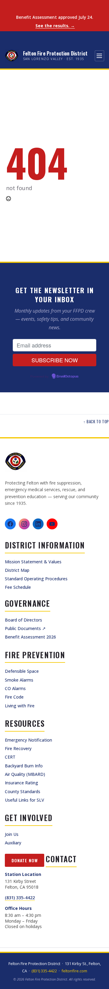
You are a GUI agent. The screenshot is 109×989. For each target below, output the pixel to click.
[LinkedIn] (38, 523)
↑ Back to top (96, 421)
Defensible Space (22, 671)
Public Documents (25, 628)
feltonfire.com (74, 971)
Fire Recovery (18, 748)
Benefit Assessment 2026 (30, 637)
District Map (17, 570)
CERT (10, 757)
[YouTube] (52, 523)
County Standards (22, 791)
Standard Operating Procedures (36, 579)
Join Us (11, 834)
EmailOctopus (67, 376)
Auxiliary (13, 843)
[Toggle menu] (99, 55)
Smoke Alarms (19, 680)
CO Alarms (15, 688)
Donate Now (25, 860)
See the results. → (55, 25)
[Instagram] (24, 523)
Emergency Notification (28, 740)
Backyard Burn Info (24, 766)
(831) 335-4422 (20, 897)
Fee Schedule (18, 587)
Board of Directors (23, 620)
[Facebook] (10, 523)
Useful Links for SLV (24, 800)
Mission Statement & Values (33, 562)
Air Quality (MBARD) (25, 774)
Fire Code (14, 697)
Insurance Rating (21, 783)
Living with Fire (20, 706)
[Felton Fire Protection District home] (54, 461)
